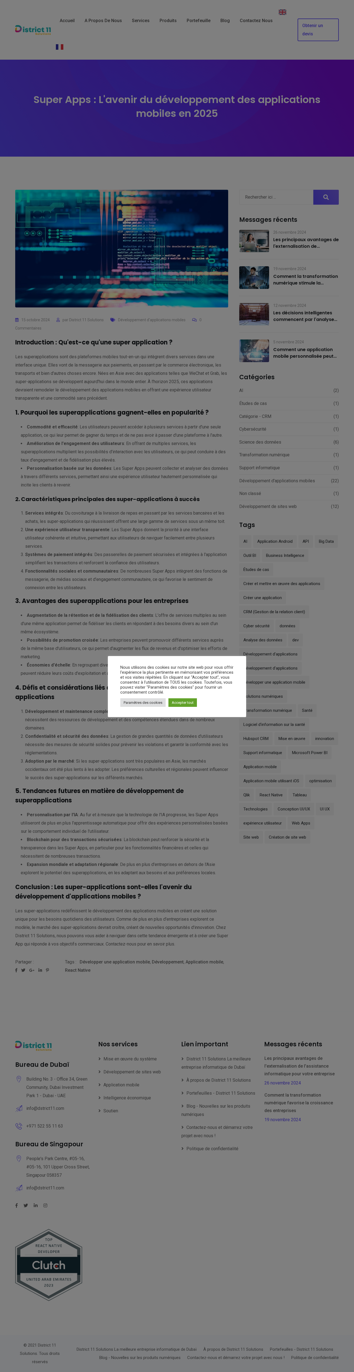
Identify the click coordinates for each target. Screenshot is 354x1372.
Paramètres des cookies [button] (143, 703)
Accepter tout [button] (183, 703)
